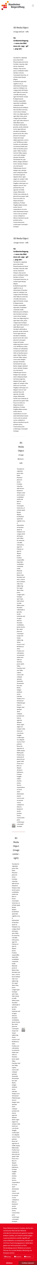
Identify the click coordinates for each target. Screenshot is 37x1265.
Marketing (29, 1257)
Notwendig (10, 1257)
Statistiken (20, 1257)
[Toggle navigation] (33, 5)
